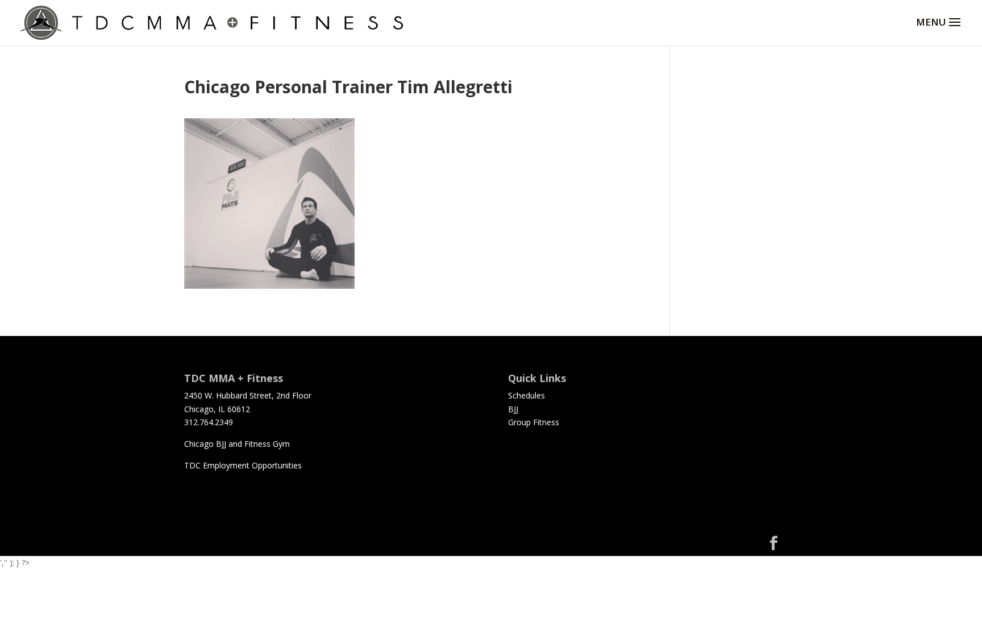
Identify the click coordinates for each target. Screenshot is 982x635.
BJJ (513, 409)
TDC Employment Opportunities (243, 465)
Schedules (526, 395)
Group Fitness (533, 422)
